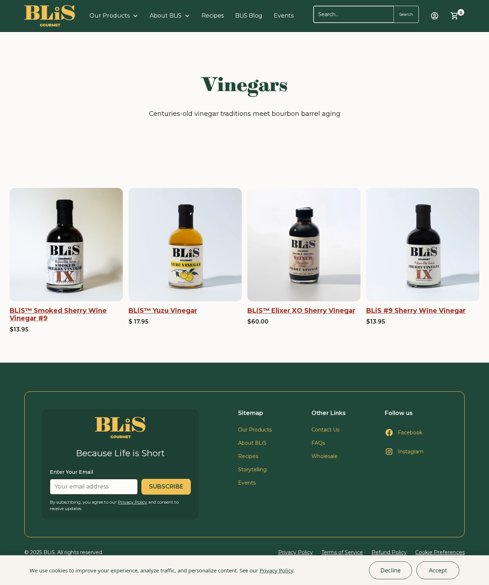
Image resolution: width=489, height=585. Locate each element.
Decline (391, 570)
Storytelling (252, 469)
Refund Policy (389, 552)
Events (284, 15)
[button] (114, 16)
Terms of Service (342, 552)
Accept (438, 570)
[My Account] (435, 16)
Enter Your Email (71, 472)
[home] (49, 16)
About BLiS (252, 443)
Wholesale (324, 456)
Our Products (255, 429)
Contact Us (325, 429)
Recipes (213, 15)
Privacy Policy (276, 570)
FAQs (318, 443)
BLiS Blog (248, 15)
